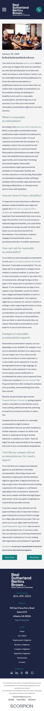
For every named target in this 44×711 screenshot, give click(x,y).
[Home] (21, 9)
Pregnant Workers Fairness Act (15, 400)
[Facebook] (26, 673)
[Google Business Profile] (11, 673)
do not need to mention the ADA (25, 261)
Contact (22, 662)
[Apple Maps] (32, 673)
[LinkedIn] (16, 673)
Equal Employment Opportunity (15, 526)
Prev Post (9, 557)
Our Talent (22, 636)
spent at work (28, 63)
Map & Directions (22, 620)
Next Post (34, 557)
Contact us (7, 546)
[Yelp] (21, 673)
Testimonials (22, 658)
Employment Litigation (22, 640)
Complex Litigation (22, 649)
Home (22, 631)
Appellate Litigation (22, 653)
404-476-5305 (22, 596)
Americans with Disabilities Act (28, 127)
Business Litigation (22, 644)
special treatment (29, 380)
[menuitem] (11, 699)
